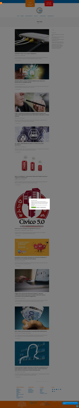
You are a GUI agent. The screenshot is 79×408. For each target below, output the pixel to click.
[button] (1, 3)
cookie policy (33, 204)
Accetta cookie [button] (33, 207)
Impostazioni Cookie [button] (43, 207)
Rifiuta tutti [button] (37, 207)
